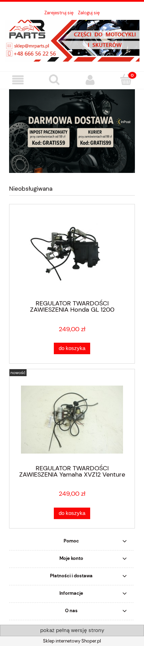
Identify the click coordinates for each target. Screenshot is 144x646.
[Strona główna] (72, 40)
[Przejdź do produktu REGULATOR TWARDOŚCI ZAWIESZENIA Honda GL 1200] (72, 255)
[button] (18, 80)
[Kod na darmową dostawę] (72, 131)
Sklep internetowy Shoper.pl (72, 641)
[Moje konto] (90, 80)
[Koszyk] (126, 79)
